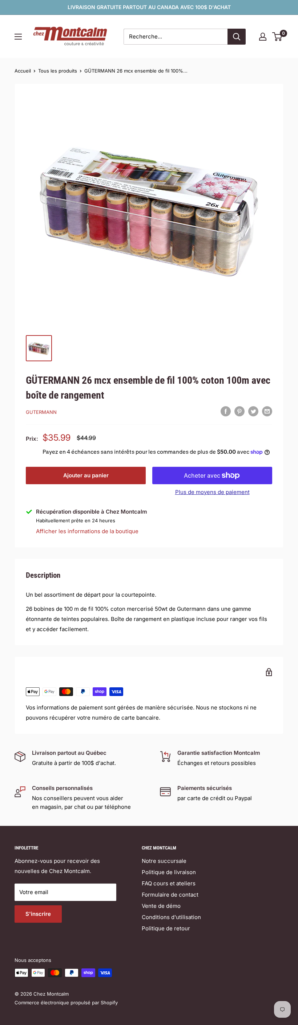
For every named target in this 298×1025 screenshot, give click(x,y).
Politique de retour (166, 928)
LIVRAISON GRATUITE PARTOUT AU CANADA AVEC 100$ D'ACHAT (149, 7)
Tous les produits (57, 71)
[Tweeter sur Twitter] (253, 411)
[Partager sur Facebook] (226, 411)
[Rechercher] (236, 37)
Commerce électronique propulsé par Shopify (66, 1002)
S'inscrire (38, 913)
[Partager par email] (267, 411)
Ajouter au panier (86, 475)
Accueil (23, 71)
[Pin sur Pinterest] (239, 411)
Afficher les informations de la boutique (87, 531)
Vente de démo (161, 905)
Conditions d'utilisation (171, 917)
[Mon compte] (262, 37)
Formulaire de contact (170, 894)
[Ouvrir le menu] (18, 37)
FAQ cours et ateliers (169, 883)
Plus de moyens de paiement (212, 492)
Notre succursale (164, 860)
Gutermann (41, 412)
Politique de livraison (169, 872)
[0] (277, 36)
